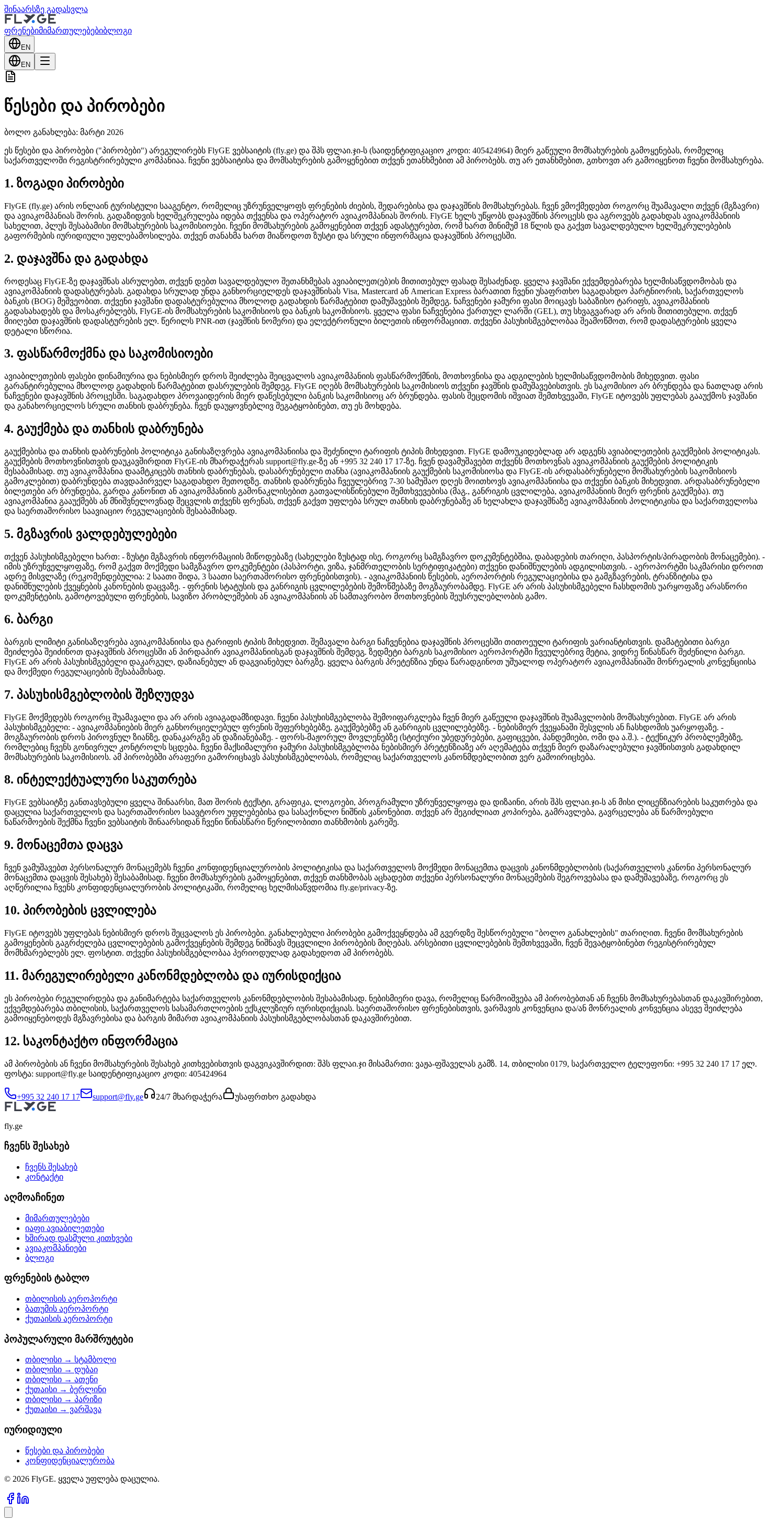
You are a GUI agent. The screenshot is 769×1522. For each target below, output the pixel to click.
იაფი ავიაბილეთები (64, 1228)
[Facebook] (10, 1501)
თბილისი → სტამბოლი (70, 1359)
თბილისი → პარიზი (63, 1399)
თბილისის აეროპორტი (71, 1298)
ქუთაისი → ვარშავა (63, 1409)
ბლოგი (117, 30)
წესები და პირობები (64, 1450)
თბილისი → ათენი (61, 1379)
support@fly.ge (118, 1096)
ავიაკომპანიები (55, 1248)
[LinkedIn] (23, 1501)
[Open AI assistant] (8, 1512)
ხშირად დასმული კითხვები (78, 1238)
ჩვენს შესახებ (51, 1166)
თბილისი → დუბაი (61, 1369)
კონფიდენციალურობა (70, 1460)
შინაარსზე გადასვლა (46, 9)
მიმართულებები (71, 30)
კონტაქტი (44, 1176)
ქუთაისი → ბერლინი (65, 1389)
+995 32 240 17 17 (48, 1096)
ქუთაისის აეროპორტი (68, 1318)
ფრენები (21, 30)
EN (25, 47)
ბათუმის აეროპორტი (66, 1308)
